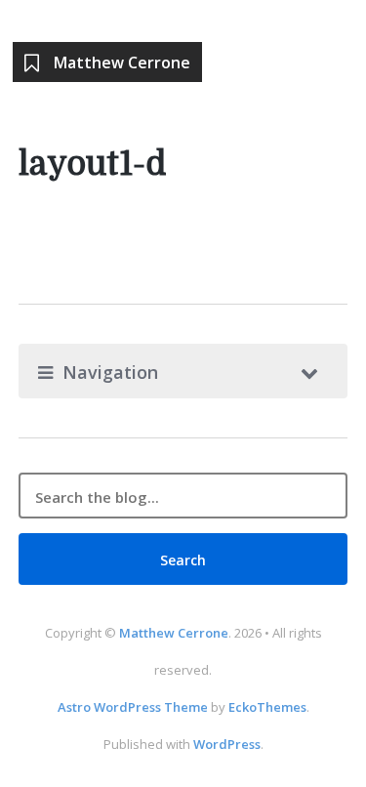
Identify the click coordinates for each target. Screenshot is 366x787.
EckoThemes (267, 707)
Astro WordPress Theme (133, 707)
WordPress (227, 744)
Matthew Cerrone (173, 633)
